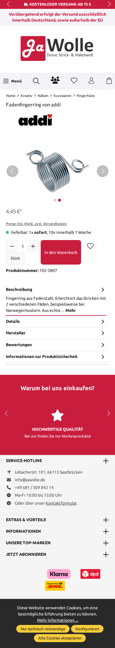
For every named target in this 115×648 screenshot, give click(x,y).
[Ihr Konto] (91, 81)
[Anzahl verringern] (12, 246)
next (108, 4)
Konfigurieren (87, 629)
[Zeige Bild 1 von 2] (55, 200)
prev (9, 4)
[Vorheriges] (12, 171)
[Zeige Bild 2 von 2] (59, 200)
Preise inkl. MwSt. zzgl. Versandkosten (36, 224)
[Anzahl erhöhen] (33, 246)
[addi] (35, 119)
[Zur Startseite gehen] (57, 48)
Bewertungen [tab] (19, 344)
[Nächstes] (103, 171)
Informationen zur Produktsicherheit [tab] (42, 356)
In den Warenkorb (61, 252)
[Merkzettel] (74, 81)
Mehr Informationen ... (57, 620)
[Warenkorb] (109, 81)
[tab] (56, 300)
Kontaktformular (61, 503)
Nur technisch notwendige (43, 629)
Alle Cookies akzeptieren (59, 638)
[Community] (55, 80)
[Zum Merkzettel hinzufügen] (90, 246)
